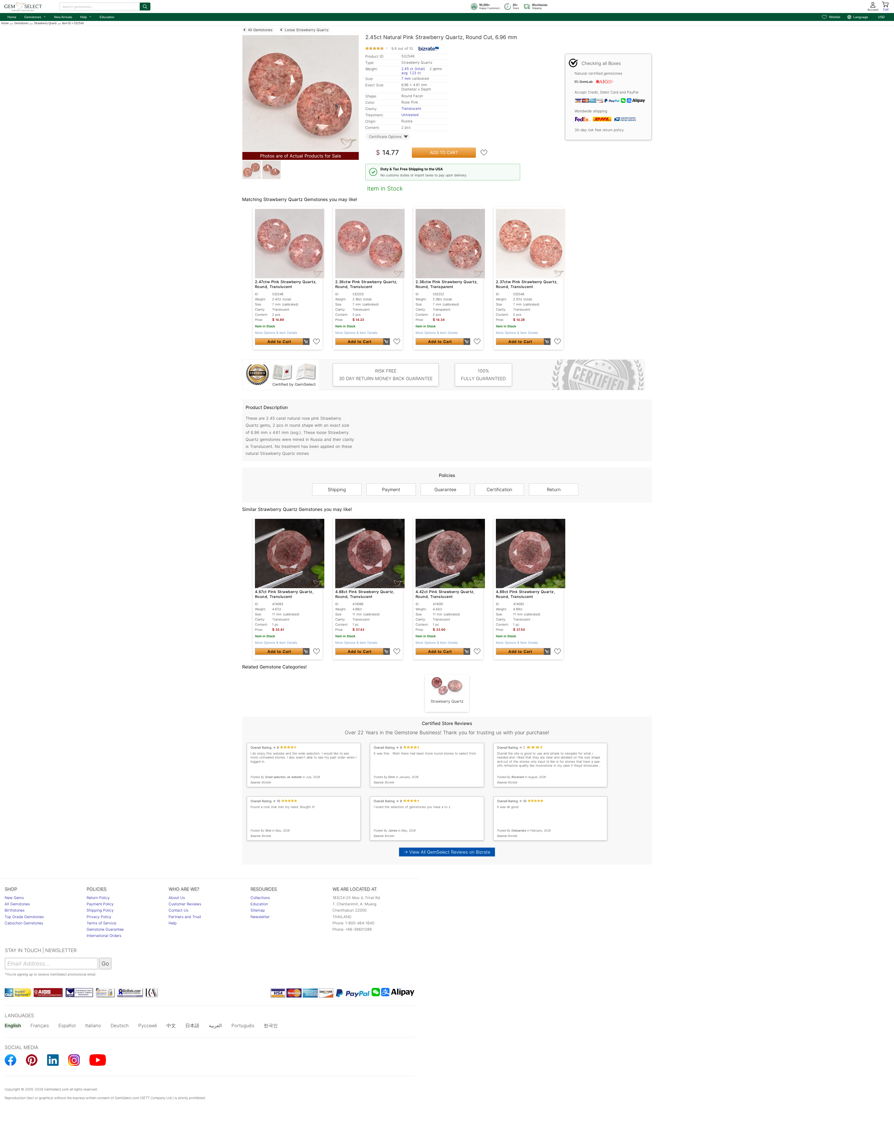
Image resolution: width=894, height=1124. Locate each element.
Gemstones (35, 16)
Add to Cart (444, 152)
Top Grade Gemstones (24, 916)
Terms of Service (101, 923)
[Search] (145, 6)
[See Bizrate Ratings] (429, 49)
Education (107, 17)
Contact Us (178, 910)
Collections (260, 897)
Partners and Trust (185, 916)
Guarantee (445, 489)
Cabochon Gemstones (24, 923)
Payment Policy (100, 904)
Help (86, 16)
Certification (499, 489)
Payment (391, 489)
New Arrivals (63, 17)
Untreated (409, 115)
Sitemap (258, 910)
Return (554, 489)
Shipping (337, 489)
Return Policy (98, 897)
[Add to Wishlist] (484, 152)
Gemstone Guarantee (105, 929)
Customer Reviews (185, 904)
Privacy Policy (99, 916)
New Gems (14, 897)
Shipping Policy (100, 910)
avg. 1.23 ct (411, 73)
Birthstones (14, 910)
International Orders (104, 935)
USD (881, 17)
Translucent (411, 108)
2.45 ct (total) (413, 69)
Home (11, 17)
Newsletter (260, 916)
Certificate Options (385, 136)
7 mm (406, 78)
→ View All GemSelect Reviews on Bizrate (447, 852)
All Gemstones (17, 904)
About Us (177, 897)
